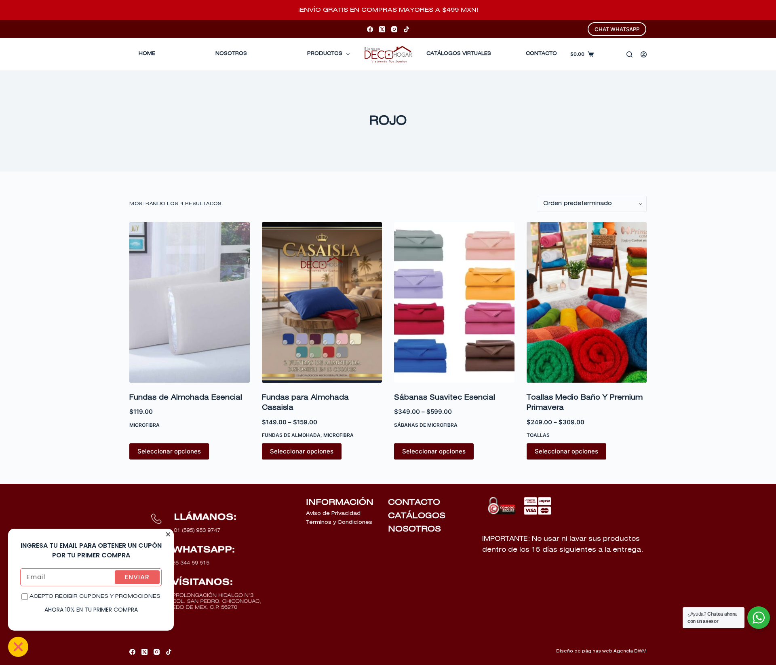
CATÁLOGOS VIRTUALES (458, 53)
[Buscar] (629, 54)
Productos (324, 53)
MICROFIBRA (144, 425)
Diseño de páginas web (584, 651)
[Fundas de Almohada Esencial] (189, 302)
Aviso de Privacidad (333, 513)
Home (147, 53)
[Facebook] (370, 29)
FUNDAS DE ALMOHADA (291, 435)
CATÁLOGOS (416, 516)
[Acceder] (644, 54)
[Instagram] (394, 29)
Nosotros (231, 53)
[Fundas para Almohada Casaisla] (322, 302)
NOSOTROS (414, 529)
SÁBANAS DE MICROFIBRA (426, 425)
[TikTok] (406, 29)
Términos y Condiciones (339, 522)
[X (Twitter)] (382, 29)
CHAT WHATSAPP (617, 29)
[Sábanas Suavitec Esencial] (454, 302)
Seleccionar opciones (169, 451)
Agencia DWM (630, 651)
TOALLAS (538, 435)
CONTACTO (541, 53)
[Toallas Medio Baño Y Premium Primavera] (587, 302)
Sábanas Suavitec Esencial (444, 397)
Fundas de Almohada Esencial (185, 397)
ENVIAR (137, 577)
